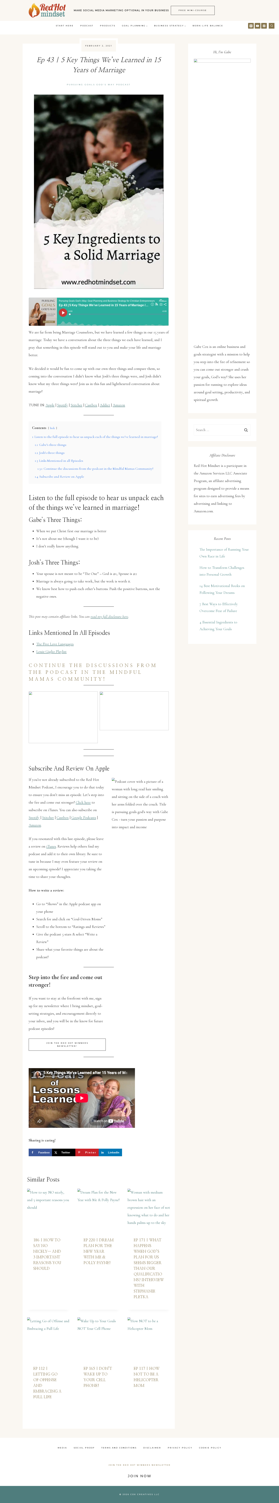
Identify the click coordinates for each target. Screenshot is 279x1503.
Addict (105, 405)
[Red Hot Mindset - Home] (47, 10)
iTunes (51, 846)
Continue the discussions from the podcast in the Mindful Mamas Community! (93, 672)
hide (52, 428)
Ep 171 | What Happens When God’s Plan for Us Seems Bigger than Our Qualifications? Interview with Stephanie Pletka (149, 1268)
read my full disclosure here (109, 616)
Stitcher (76, 405)
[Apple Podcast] (251, 26)
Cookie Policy (210, 1448)
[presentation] (48, 1210)
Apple (50, 405)
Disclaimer (152, 1448)
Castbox (91, 405)
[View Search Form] (271, 26)
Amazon (119, 405)
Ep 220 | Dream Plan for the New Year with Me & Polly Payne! (99, 1251)
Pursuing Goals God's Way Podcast (99, 84)
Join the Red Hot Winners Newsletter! (67, 1044)
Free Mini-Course (193, 10)
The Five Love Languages (55, 644)
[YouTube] (257, 26)
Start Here (65, 25)
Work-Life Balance (207, 25)
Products (107, 25)
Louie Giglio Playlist (51, 651)
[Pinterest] (264, 26)
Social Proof (84, 1448)
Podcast (86, 25)
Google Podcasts (83, 817)
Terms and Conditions (119, 1448)
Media (62, 1448)
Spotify (62, 405)
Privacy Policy (180, 1448)
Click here (83, 802)
